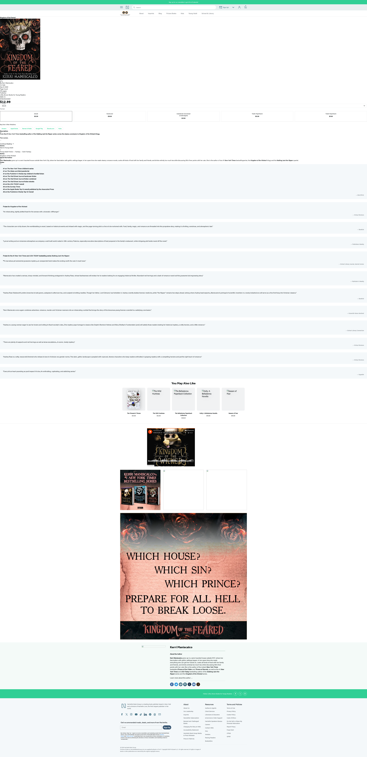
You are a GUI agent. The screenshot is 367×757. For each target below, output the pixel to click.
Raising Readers (210, 738)
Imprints (186, 715)
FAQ (206, 731)
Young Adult (193, 13)
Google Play (39, 128)
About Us (186, 708)
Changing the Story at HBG (192, 727)
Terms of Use (231, 708)
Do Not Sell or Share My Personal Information (234, 722)
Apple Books (14, 128)
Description (4, 131)
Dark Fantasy (26, 152)
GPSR (229, 736)
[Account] (239, 7)
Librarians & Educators (212, 715)
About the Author (6, 157)
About (141, 13)
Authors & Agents (210, 708)
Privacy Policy (231, 711)
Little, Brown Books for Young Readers (13, 95)
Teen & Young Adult (6, 148)
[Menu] (121, 7)
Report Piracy (231, 727)
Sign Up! (226, 7)
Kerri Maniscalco (7, 83)
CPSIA (229, 733)
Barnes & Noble (27, 128)
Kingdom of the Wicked (8, 156)
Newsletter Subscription (191, 718)
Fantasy (17, 152)
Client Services (210, 711)
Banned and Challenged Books (191, 722)
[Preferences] (233, 7)
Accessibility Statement (191, 730)
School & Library (208, 13)
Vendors (207, 734)
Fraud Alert (230, 730)
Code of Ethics (231, 718)
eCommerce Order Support (213, 718)
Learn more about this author (180, 678)
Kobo (60, 128)
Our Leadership (188, 711)
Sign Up (167, 727)
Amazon (4, 128)
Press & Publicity (189, 739)
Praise (2, 162)
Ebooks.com (50, 128)
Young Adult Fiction (6, 152)
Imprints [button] (151, 13)
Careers (207, 724)
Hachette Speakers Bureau (213, 721)
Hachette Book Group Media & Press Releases (193, 734)
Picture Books (171, 13)
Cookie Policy (231, 715)
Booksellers (208, 741)
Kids (182, 13)
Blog (160, 13)
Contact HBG (209, 728)
